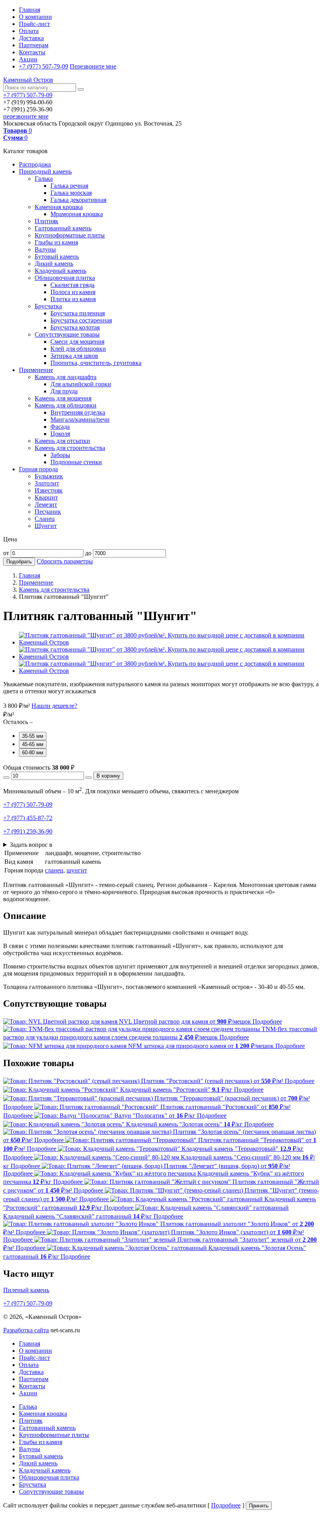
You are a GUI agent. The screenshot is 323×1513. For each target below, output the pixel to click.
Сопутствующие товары (67, 334)
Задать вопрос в (31, 844)
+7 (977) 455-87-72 (27, 818)
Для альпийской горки (80, 384)
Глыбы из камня (56, 242)
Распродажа (35, 164)
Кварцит (46, 497)
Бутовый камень (57, 256)
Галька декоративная (78, 199)
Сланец (45, 518)
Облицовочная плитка (65, 277)
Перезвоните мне (93, 66)
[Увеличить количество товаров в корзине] (88, 777)
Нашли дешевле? (54, 705)
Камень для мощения (63, 398)
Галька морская (71, 192)
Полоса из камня (72, 292)
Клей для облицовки (78, 348)
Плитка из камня (73, 299)
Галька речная (69, 185)
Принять (259, 1506)
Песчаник (48, 511)
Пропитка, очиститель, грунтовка (95, 362)
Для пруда (64, 391)
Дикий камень (54, 263)
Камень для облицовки (66, 405)
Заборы (60, 455)
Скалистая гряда (72, 284)
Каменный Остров (28, 79)
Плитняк (46, 221)
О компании (35, 16)
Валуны (45, 249)
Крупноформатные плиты (70, 235)
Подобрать (19, 562)
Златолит (47, 483)
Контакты (32, 52)
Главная (29, 9)
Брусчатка (48, 306)
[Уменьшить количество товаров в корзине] (6, 777)
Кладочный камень (60, 270)
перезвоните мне (25, 116)
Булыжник (49, 476)
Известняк (49, 490)
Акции (28, 59)
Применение (36, 370)
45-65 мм (32, 744)
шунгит (77, 870)
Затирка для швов (74, 355)
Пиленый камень (26, 1290)
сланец (54, 870)
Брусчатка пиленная (77, 313)
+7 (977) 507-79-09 (43, 66)
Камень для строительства (70, 447)
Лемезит (46, 504)
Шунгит (46, 525)
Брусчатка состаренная (81, 320)
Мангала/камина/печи (80, 419)
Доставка (31, 38)
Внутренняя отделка (77, 412)
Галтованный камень (63, 228)
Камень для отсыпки (62, 440)
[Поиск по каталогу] (81, 89)
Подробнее (226, 1505)
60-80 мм (32, 753)
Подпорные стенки (76, 462)
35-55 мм (32, 736)
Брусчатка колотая (75, 327)
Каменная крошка (59, 207)
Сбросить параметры (65, 561)
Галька (44, 178)
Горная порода (38, 469)
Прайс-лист (34, 23)
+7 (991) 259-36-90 (27, 831)
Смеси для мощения (77, 341)
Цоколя (60, 433)
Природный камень (45, 171)
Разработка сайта (26, 1330)
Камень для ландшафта (66, 377)
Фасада (60, 426)
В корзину (108, 776)
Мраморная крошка (76, 214)
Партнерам (33, 45)
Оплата (29, 31)
